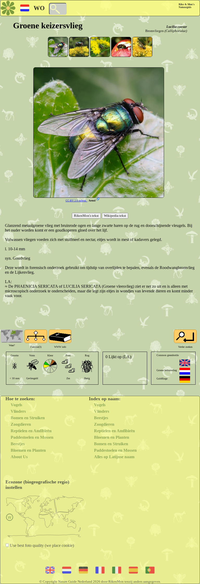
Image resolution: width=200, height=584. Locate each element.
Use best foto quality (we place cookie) (41, 545)
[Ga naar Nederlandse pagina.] (184, 371)
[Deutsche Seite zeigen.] (184, 379)
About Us (19, 457)
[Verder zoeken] (185, 336)
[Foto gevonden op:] (98, 199)
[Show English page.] (184, 362)
